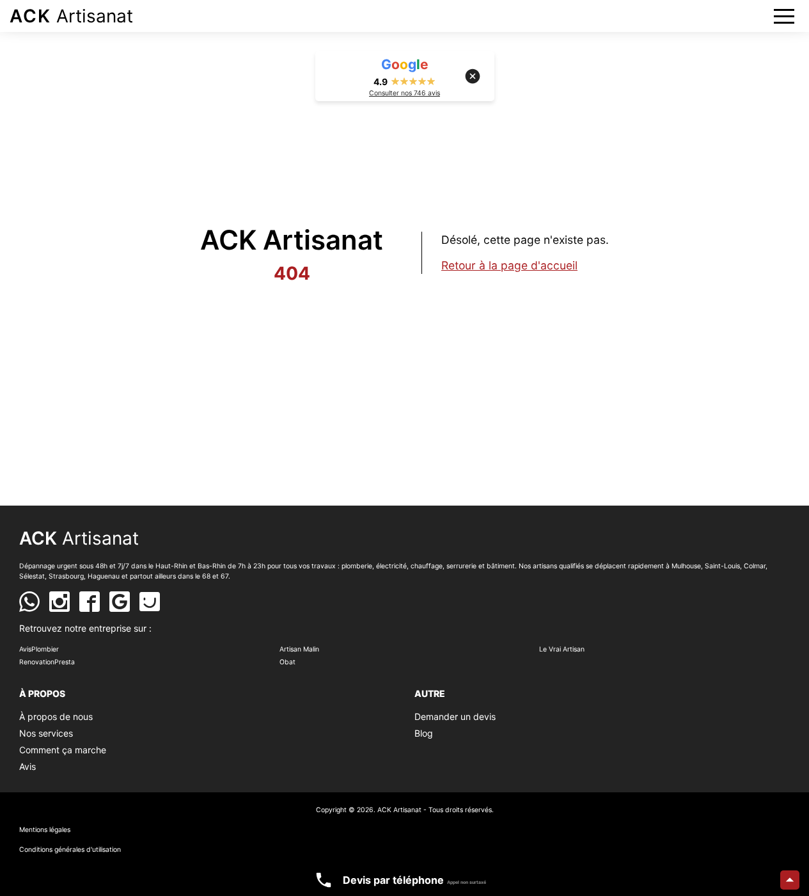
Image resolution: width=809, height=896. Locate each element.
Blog (423, 733)
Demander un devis (455, 716)
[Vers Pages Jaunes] (149, 601)
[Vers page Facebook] (89, 601)
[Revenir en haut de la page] (789, 880)
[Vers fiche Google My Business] (119, 601)
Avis (27, 766)
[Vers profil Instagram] (59, 601)
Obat (287, 662)
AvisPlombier (39, 649)
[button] (784, 16)
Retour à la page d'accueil (509, 265)
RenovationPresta (47, 662)
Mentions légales (44, 830)
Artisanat (71, 16)
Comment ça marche (62, 749)
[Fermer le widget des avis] (473, 76)
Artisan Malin (299, 649)
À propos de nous (56, 716)
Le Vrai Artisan (562, 649)
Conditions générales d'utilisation (70, 849)
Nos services (46, 733)
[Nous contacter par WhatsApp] (29, 601)
